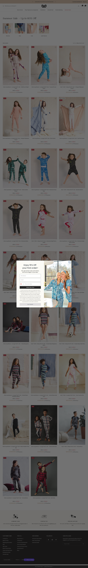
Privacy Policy (31, 298)
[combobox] (22, 284)
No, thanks (30, 304)
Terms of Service (37, 298)
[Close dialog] (70, 262)
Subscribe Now (30, 287)
